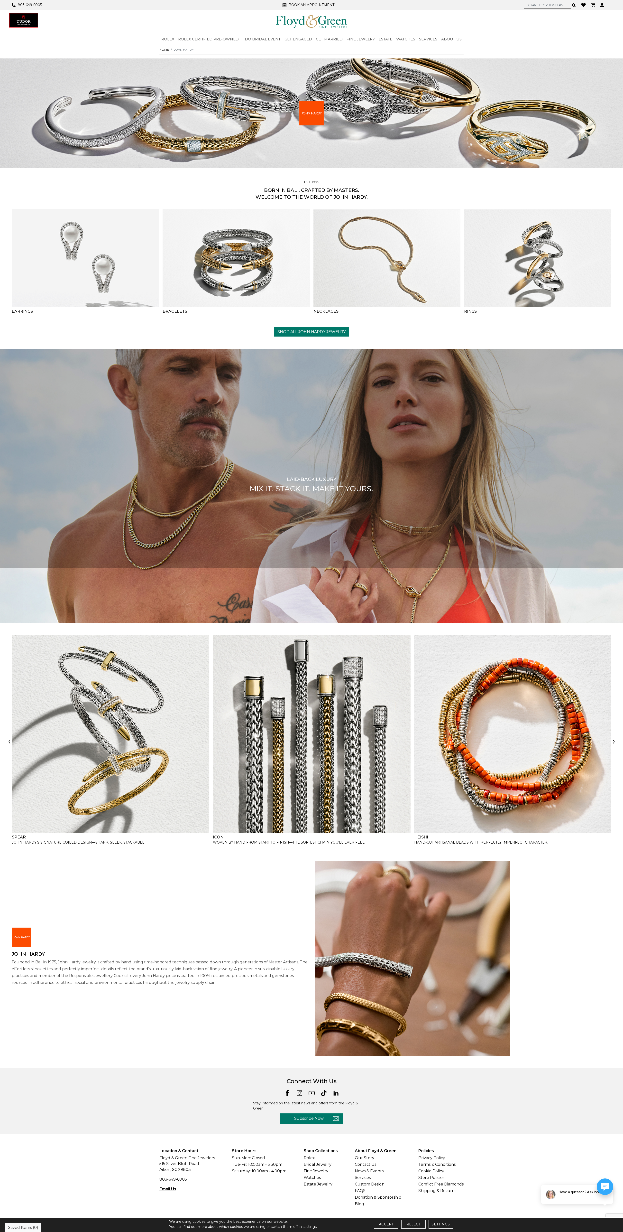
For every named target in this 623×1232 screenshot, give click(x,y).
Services (363, 1177)
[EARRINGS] (85, 258)
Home (164, 49)
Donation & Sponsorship (378, 1197)
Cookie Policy (431, 1171)
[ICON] (311, 734)
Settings (440, 1224)
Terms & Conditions (437, 1164)
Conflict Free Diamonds (441, 1184)
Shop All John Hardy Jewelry (311, 331)
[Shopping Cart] (593, 5)
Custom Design (370, 1184)
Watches (312, 1177)
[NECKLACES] (387, 258)
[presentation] (9, 742)
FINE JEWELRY (361, 39)
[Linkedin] (336, 1093)
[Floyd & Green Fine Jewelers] (311, 21)
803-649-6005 (173, 1179)
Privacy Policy (431, 1158)
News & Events (369, 1171)
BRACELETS (175, 311)
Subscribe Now (309, 1118)
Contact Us (365, 1164)
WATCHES (405, 39)
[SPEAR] (110, 734)
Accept (386, 1224)
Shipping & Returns (437, 1190)
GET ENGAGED (298, 39)
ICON (218, 837)
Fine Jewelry (316, 1171)
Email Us (167, 1189)
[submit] (574, 5)
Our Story (364, 1158)
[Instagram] (299, 1093)
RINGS (470, 311)
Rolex (309, 1158)
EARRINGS (22, 311)
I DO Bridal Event (262, 39)
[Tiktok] (324, 1093)
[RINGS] (537, 258)
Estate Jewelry (318, 1184)
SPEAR (19, 837)
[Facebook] (287, 1092)
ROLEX (167, 39)
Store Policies (431, 1177)
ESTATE (385, 39)
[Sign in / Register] (602, 5)
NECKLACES (326, 311)
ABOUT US (451, 39)
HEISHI (421, 837)
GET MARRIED (329, 39)
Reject (413, 1224)
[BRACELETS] (236, 258)
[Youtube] (312, 1093)
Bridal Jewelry (317, 1164)
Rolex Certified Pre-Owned (208, 39)
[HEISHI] (513, 734)
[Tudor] (23, 20)
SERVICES (428, 39)
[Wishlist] (584, 4)
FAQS (360, 1190)
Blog (359, 1204)
